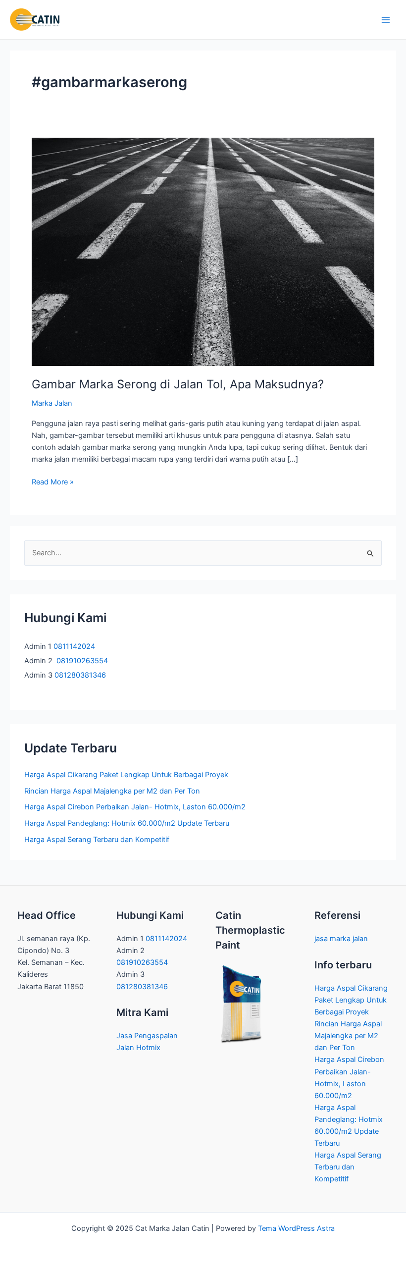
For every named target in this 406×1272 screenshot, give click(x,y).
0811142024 (74, 646)
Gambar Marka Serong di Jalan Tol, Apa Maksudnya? (178, 384)
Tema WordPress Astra (296, 1228)
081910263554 (82, 660)
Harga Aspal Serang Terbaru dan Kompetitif (96, 839)
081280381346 (81, 675)
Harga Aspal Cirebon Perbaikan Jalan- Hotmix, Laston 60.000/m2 (135, 806)
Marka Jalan (52, 403)
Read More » (53, 482)
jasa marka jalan (341, 938)
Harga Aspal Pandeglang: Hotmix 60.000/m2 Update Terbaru (126, 823)
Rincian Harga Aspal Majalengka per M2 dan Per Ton (112, 791)
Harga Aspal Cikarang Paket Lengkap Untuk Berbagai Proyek (126, 774)
